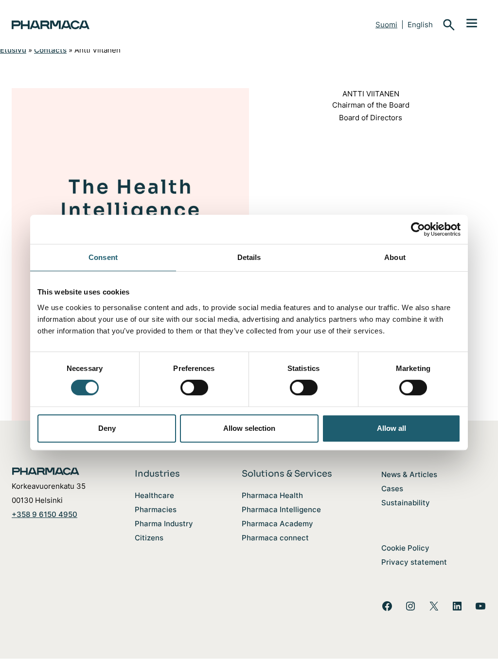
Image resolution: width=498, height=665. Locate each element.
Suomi (386, 24)
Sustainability (405, 502)
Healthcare (154, 495)
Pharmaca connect (275, 537)
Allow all (391, 428)
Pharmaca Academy (277, 523)
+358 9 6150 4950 (44, 514)
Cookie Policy (405, 548)
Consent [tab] (103, 257)
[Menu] (471, 22)
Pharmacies (156, 509)
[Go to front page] (89, 24)
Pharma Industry (164, 523)
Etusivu (13, 50)
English (420, 24)
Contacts (50, 50)
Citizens (149, 537)
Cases (392, 488)
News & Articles (409, 474)
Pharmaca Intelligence (281, 509)
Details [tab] (249, 257)
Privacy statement (414, 562)
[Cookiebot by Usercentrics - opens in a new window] (418, 229)
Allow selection (249, 428)
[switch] (194, 387)
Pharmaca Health (272, 495)
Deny (107, 428)
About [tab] (395, 257)
